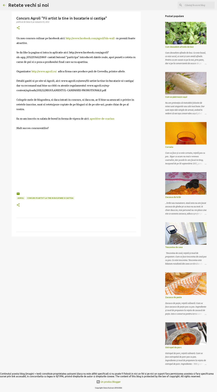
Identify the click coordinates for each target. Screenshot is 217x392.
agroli (21, 198)
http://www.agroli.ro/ (44, 71)
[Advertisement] (76, 261)
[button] (18, 28)
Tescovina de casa (174, 247)
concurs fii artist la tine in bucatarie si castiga (50, 198)
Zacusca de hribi (173, 197)
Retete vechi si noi (28, 5)
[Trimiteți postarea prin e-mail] (18, 195)
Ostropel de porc (173, 347)
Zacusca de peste (173, 297)
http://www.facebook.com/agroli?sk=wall (90, 38)
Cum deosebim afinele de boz (179, 47)
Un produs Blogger (110, 381)
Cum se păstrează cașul (176, 97)
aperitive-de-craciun (102, 118)
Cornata (169, 147)
